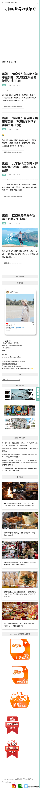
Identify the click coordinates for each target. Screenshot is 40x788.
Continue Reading (15, 106)
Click (38, 394)
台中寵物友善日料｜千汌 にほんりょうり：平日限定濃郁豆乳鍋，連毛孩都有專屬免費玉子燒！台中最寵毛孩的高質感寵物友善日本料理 (19, 462)
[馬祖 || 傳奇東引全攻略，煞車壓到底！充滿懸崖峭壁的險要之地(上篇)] (3, 135)
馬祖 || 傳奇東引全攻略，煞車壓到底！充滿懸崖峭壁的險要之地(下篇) (20, 77)
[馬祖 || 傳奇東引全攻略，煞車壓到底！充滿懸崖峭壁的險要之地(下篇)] (20, 90)
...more (4, 350)
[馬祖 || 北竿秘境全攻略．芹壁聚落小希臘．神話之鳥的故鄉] (20, 180)
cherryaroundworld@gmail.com (12, 357)
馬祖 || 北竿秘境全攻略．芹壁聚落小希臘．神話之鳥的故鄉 (20, 166)
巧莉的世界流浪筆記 (11, 3)
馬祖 (4, 85)
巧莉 (10, 85)
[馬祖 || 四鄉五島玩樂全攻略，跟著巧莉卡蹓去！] (20, 237)
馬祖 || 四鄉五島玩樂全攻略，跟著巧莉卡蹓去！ (18, 217)
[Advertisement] (20, 37)
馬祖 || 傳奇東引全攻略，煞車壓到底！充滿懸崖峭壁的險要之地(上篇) (20, 121)
